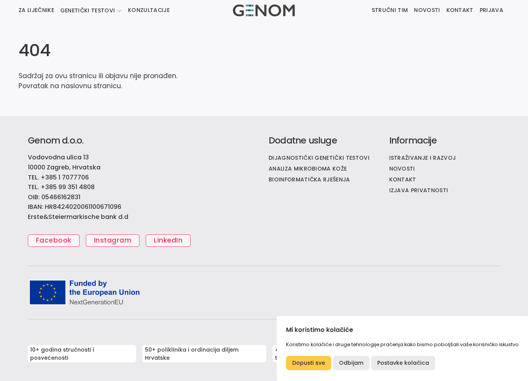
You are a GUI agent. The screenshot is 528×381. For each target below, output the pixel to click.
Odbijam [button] (351, 363)
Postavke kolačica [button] (403, 363)
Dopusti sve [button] (308, 363)
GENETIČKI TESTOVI (87, 10)
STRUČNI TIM (390, 10)
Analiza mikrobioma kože (308, 169)
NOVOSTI (427, 10)
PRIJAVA (491, 10)
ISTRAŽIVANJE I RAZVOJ (422, 158)
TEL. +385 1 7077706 (58, 177)
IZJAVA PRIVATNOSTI (418, 190)
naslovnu (76, 86)
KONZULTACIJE (149, 10)
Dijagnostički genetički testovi (319, 158)
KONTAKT (459, 10)
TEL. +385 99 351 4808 (61, 187)
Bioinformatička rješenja (309, 179)
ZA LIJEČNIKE (36, 10)
